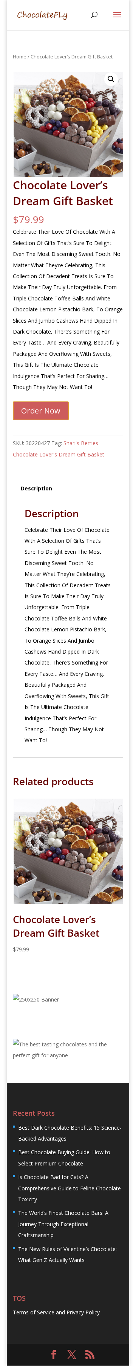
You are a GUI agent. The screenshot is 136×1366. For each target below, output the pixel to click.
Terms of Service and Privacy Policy (56, 1312)
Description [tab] (36, 488)
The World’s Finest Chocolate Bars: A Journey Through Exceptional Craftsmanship (63, 1224)
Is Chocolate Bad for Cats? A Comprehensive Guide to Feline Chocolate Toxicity (69, 1188)
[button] (111, 79)
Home (19, 56)
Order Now (40, 411)
